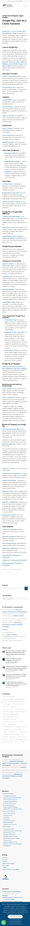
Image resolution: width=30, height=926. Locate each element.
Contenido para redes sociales (18, 704)
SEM (11, 739)
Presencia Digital (22, 731)
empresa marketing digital (20, 711)
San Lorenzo (5, 739)
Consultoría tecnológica (8, 793)
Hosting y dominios (7, 815)
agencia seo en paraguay (8, 699)
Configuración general (15, 923)
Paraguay (5, 731)
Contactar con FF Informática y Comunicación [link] (14, 560)
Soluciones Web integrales (8, 811)
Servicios (4, 859)
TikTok (25, 739)
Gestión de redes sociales (8, 721)
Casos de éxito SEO (12, 701)
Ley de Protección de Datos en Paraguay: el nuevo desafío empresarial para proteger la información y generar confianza (17, 668)
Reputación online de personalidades (12, 844)
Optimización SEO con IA (9, 832)
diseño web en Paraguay (8, 711)
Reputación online (21, 736)
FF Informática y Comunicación (9, 719)
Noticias (4, 26)
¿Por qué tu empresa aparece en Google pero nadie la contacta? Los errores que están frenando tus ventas (16, 676)
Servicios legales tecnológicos (10, 807)
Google (17, 721)
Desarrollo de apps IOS (9, 805)
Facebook (17, 716)
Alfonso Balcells (17, 569)
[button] (3, 922)
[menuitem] (23, 5)
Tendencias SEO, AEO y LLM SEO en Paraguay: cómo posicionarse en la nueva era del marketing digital (16, 683)
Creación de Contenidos (9, 821)
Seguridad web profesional (10, 824)
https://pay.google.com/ (9, 444)
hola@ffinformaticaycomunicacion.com (12, 897)
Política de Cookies (15, 920)
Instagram (22, 721)
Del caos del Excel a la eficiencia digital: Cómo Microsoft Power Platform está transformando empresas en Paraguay (16, 652)
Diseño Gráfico (6, 706)
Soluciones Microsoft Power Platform (12, 797)
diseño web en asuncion (8, 709)
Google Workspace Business (10, 801)
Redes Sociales (13, 736)
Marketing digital (11, 724)
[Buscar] (23, 5)
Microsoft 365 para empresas (10, 799)
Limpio (4, 724)
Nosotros (5, 857)
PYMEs (22, 734)
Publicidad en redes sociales (10, 836)
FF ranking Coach (7, 840)
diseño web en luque (19, 709)
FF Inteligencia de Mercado (9, 796)
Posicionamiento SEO (13, 731)
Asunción (5, 701)
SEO (14, 739)
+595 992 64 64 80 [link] (10, 638)
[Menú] (27, 6)
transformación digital (7, 741)
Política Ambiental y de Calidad (10, 869)
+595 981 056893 (10, 899)
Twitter (15, 741)
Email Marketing (7, 845)
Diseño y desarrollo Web (9, 813)
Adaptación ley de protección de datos (12, 809)
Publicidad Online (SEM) (9, 834)
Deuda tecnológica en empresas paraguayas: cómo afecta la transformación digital (14, 660)
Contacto (4, 861)
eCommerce (6, 817)
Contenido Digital (6, 704)
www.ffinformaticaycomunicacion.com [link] (12, 640)
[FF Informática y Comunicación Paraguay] (12, 5)
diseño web (13, 706)
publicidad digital (6, 734)
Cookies (4, 867)
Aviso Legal (5, 865)
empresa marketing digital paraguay (10, 714)
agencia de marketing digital (9, 696)
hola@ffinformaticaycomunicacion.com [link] (13, 636)
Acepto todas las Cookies (15, 916)
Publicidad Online (15, 734)
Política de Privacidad (8, 863)
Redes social (5, 736)
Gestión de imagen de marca (10, 842)
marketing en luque (7, 729)
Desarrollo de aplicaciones (9, 803)
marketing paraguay (17, 729)
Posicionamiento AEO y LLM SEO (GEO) (12, 831)
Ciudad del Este (21, 701)
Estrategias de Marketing (8, 716)
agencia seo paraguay (19, 699)
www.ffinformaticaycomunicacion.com (12, 901)
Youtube (22, 741)
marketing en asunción (21, 726)
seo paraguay (19, 739)
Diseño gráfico (6, 819)
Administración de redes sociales (11, 838)
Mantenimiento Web (8, 822)
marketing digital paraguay (8, 726)
